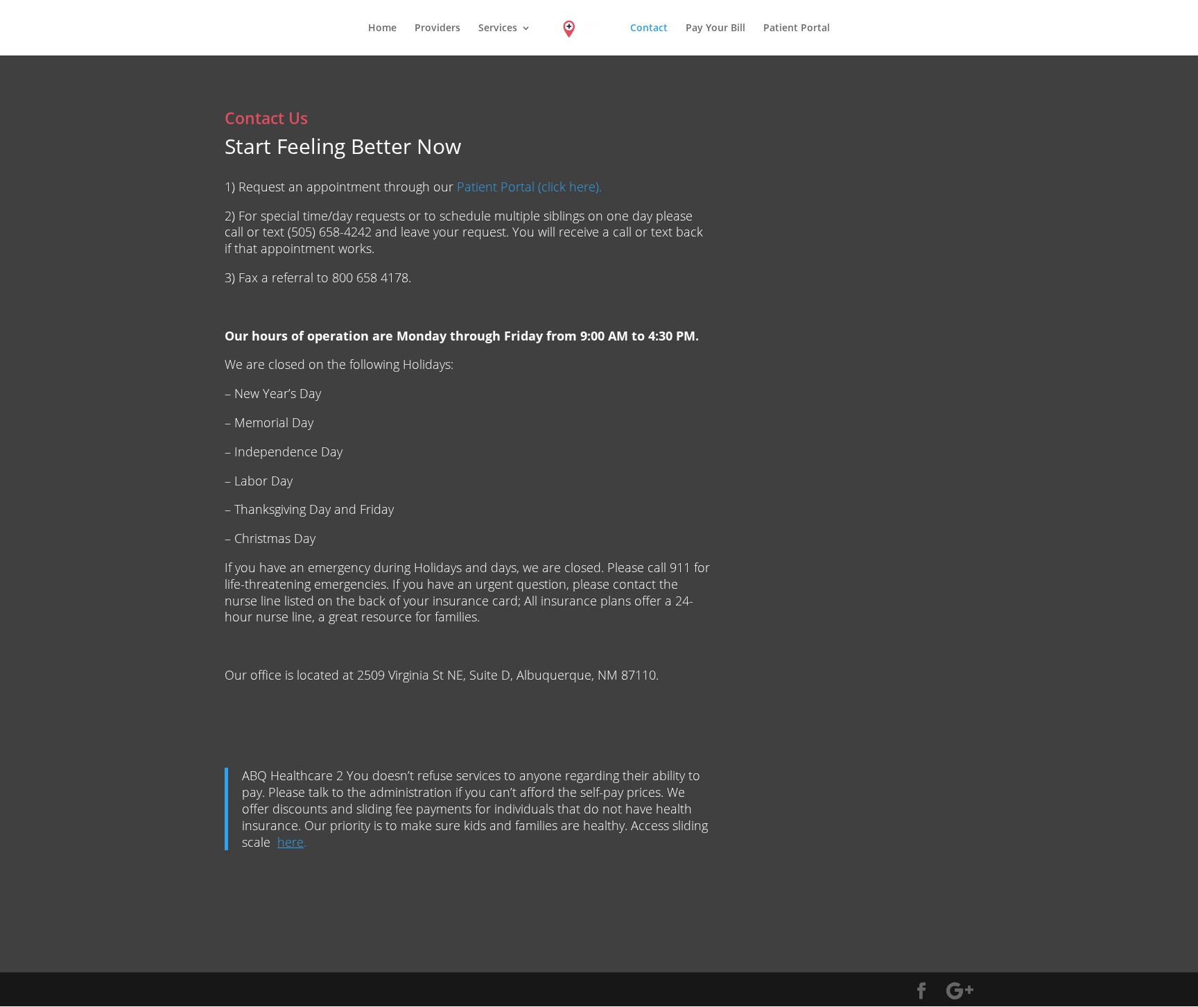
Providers (437, 28)
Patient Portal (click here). (529, 186)
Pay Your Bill (715, 28)
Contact (649, 28)
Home (382, 28)
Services (497, 28)
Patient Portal (796, 28)
